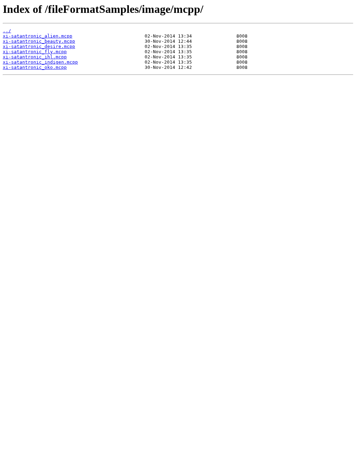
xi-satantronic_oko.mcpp (35, 67)
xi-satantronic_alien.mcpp (37, 36)
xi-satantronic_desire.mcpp (39, 46)
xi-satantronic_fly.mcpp (35, 51)
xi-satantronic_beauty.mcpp (39, 41)
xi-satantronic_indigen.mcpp (40, 62)
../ (7, 30)
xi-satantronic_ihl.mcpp (35, 56)
